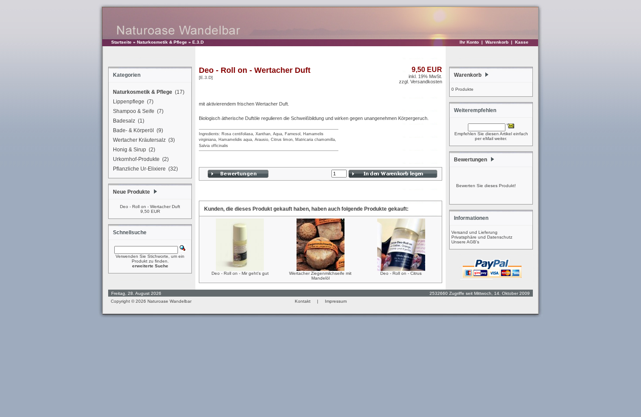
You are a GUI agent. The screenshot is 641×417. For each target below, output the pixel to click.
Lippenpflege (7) (133, 102)
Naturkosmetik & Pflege (162, 42)
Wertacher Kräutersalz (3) (144, 140)
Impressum (336, 301)
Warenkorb (496, 42)
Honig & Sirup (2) (134, 150)
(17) (148, 92)
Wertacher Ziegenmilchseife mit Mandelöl (320, 275)
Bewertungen (470, 160)
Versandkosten (426, 81)
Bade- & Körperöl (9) (138, 130)
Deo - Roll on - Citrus (401, 273)
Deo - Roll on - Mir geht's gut (240, 273)
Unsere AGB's (465, 241)
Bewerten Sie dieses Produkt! (486, 185)
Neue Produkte (131, 192)
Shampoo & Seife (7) (138, 111)
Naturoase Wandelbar (169, 301)
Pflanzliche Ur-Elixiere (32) (145, 169)
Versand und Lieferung (474, 232)
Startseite (121, 42)
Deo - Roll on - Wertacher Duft (150, 206)
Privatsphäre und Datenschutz (481, 237)
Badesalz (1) (128, 121)
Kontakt (302, 301)
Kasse (521, 42)
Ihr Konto (469, 42)
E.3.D (198, 42)
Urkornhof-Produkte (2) (141, 159)
